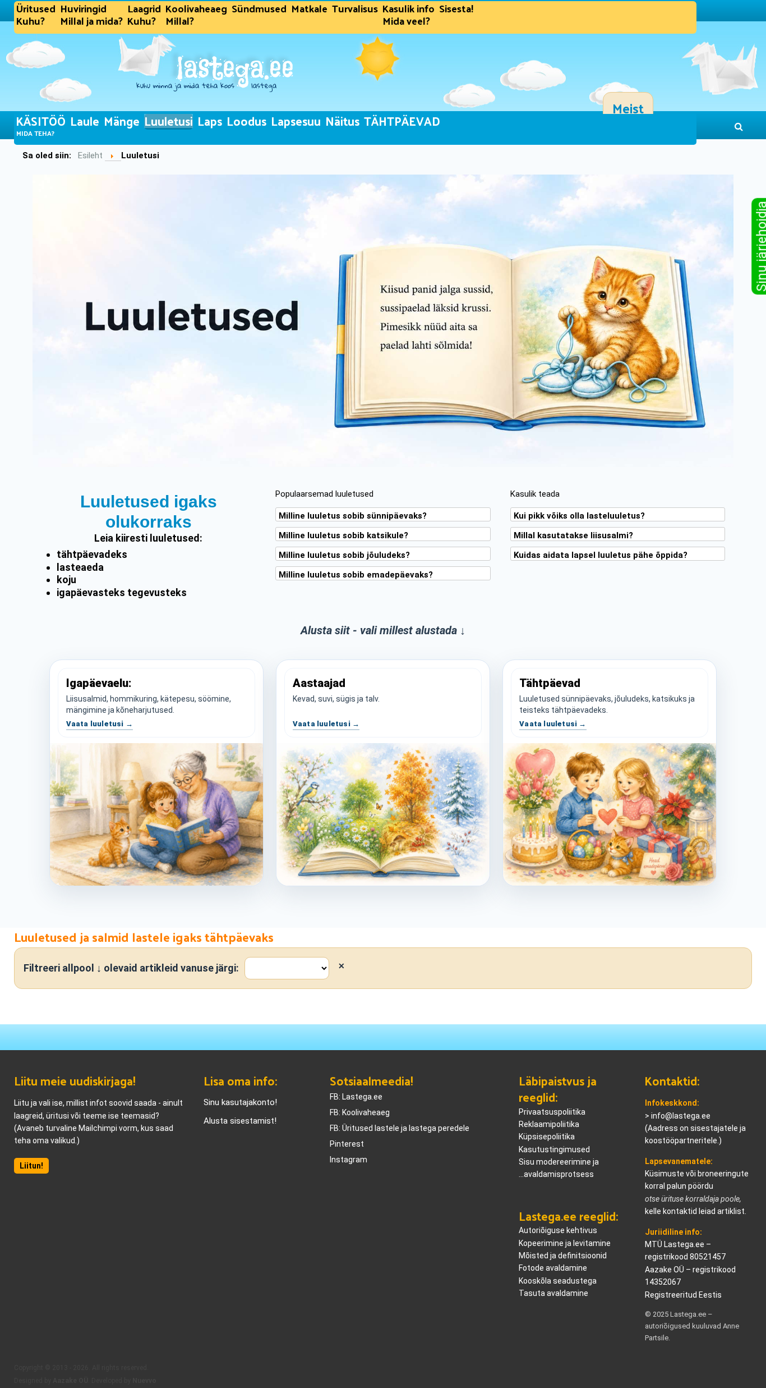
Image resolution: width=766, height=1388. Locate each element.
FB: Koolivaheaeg (360, 1112)
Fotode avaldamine (553, 1267)
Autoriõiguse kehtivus (558, 1230)
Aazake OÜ (70, 1381)
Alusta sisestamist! (240, 1121)
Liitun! (31, 1165)
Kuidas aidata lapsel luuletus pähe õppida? (600, 555)
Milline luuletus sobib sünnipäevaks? (353, 516)
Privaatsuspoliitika (552, 1111)
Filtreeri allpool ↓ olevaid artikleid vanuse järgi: (131, 968)
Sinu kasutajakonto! (240, 1102)
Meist (628, 108)
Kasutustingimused (554, 1149)
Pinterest (347, 1143)
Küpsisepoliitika (547, 1136)
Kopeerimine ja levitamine (565, 1243)
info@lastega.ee (680, 1115)
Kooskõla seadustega (558, 1280)
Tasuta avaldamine (553, 1293)
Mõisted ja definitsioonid (563, 1255)
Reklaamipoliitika (549, 1124)
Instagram (348, 1159)
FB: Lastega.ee (356, 1096)
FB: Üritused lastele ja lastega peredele (399, 1128)
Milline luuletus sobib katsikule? (343, 535)
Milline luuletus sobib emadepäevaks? (356, 575)
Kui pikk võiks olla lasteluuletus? (579, 516)
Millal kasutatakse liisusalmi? (573, 535)
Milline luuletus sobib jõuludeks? (344, 555)
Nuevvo (144, 1381)
